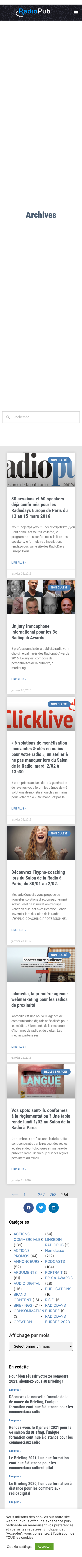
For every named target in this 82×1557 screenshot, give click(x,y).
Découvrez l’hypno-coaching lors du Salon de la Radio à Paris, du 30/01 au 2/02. (38, 877)
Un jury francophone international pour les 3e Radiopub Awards (34, 631)
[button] (76, 12)
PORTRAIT (54, 1272)
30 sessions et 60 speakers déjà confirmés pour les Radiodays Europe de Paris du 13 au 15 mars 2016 (39, 507)
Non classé (54, 1250)
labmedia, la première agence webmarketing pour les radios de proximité (39, 999)
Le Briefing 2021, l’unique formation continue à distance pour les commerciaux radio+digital (39, 1462)
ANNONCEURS (26, 1261)
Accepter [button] (44, 1546)
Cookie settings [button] (19, 1547)
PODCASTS (55, 1261)
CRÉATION (23, 1322)
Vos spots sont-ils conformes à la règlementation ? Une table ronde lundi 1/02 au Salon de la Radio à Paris (40, 1119)
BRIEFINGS (23, 1305)
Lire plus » (18, 562)
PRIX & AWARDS (59, 1278)
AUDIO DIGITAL (27, 1283)
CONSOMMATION (29, 1311)
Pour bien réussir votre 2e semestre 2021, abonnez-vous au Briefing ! (39, 1379)
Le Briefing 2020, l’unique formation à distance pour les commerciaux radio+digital (40, 1488)
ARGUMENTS (25, 1272)
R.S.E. (50, 1300)
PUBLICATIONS (58, 1289)
